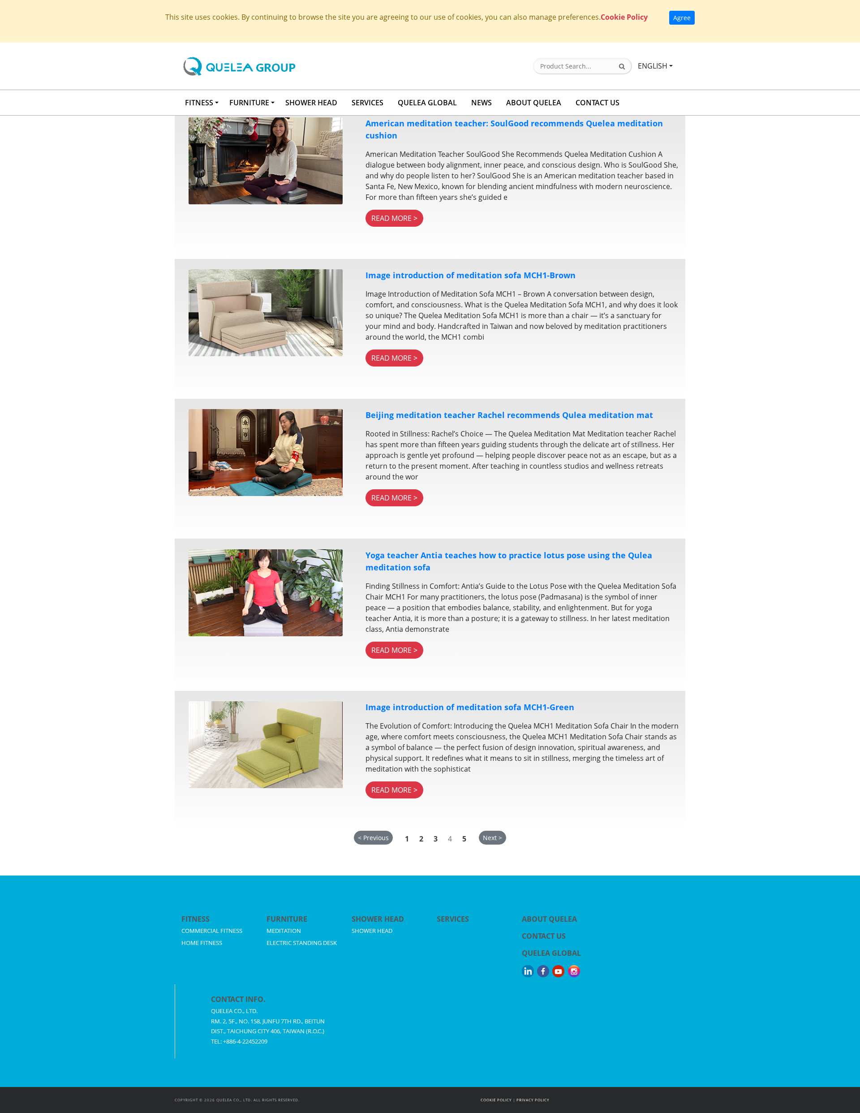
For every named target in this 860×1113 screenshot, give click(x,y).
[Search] (622, 66)
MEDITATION (284, 931)
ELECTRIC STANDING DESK (302, 943)
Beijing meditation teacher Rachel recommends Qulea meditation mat (509, 415)
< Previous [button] (373, 837)
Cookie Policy (624, 17)
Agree (682, 17)
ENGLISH (652, 66)
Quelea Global (551, 953)
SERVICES (367, 103)
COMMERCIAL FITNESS (211, 931)
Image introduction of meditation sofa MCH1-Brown (471, 275)
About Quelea (549, 919)
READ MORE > (394, 218)
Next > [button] (492, 837)
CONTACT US (597, 103)
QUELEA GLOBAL (427, 103)
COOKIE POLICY (496, 1099)
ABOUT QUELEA (533, 103)
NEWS (481, 103)
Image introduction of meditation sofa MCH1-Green (470, 707)
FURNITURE (249, 103)
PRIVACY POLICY (532, 1099)
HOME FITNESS (201, 943)
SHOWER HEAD (311, 103)
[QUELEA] (274, 66)
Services (453, 919)
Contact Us (544, 936)
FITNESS (199, 103)
